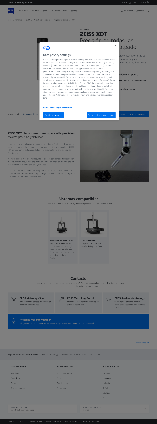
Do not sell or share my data (101, 115)
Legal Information (64, 108)
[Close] (115, 45)
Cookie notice (49, 108)
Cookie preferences (53, 115)
